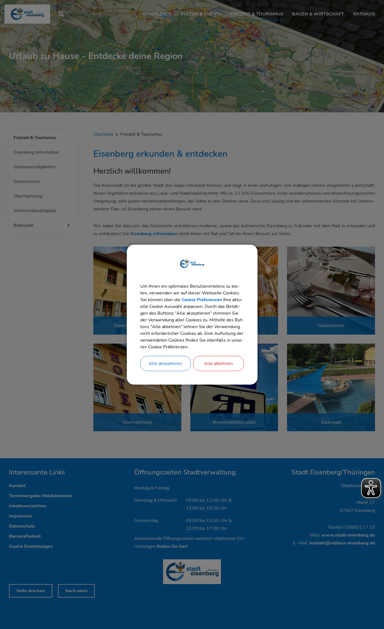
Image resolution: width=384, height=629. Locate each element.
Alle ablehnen (218, 363)
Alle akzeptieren (165, 363)
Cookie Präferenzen (202, 300)
